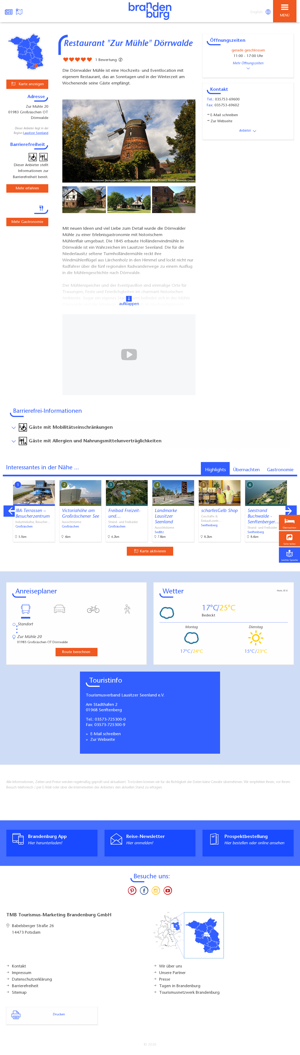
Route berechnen (76, 652)
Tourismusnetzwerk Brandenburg (189, 993)
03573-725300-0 (110, 720)
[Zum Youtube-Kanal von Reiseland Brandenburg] (167, 891)
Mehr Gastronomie (27, 222)
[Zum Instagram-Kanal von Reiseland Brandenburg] (156, 891)
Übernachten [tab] (246, 470)
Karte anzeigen (31, 84)
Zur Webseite (102, 740)
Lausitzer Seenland (35, 133)
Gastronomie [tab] (280, 470)
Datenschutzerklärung (32, 980)
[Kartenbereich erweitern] (293, 477)
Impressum (21, 973)
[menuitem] (257, 12)
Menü (284, 15)
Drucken (59, 1014)
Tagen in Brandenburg (179, 986)
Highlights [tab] (215, 470)
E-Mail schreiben (105, 734)
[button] (289, 539)
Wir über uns (170, 966)
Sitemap (19, 993)
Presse (164, 980)
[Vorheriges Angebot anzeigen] (9, 511)
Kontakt (19, 966)
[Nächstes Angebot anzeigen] (291, 511)
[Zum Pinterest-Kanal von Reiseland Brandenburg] (132, 891)
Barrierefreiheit (25, 986)
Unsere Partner (172, 973)
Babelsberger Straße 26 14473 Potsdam (33, 929)
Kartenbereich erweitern (270, 476)
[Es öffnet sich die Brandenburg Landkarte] (20, 11)
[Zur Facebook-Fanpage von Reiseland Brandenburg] (144, 891)
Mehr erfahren (27, 188)
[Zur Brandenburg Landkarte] (189, 937)
